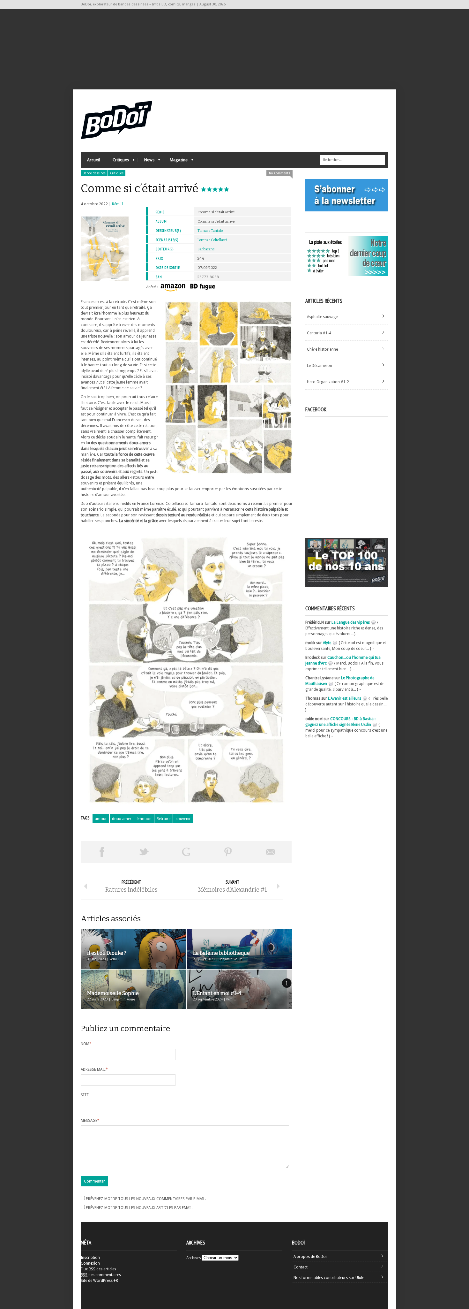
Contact (301, 1267)
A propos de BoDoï (310, 1256)
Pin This (228, 852)
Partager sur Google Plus (186, 852)
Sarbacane (206, 249)
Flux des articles (98, 1269)
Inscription (90, 1257)
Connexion (90, 1263)
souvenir (183, 819)
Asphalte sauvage (322, 317)
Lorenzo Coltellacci (212, 240)
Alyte (327, 643)
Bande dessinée (94, 173)
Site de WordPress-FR (99, 1280)
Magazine (175, 161)
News (146, 161)
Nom (86, 1044)
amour (101, 819)
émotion (144, 819)
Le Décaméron (319, 365)
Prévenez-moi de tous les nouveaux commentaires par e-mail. (146, 1199)
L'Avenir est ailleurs (344, 698)
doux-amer (121, 819)
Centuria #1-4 (319, 333)
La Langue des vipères (350, 622)
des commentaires (101, 1275)
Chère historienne (322, 349)
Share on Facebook (102, 852)
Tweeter (144, 852)
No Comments (279, 173)
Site (85, 1095)
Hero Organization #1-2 (328, 382)
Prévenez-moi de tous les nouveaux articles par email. (139, 1208)
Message (90, 1120)
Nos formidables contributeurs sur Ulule (329, 1277)
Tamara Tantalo (210, 231)
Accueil (93, 159)
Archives (193, 1258)
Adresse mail (94, 1069)
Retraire (163, 819)
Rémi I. (118, 204)
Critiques (117, 161)
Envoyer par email (270, 852)
